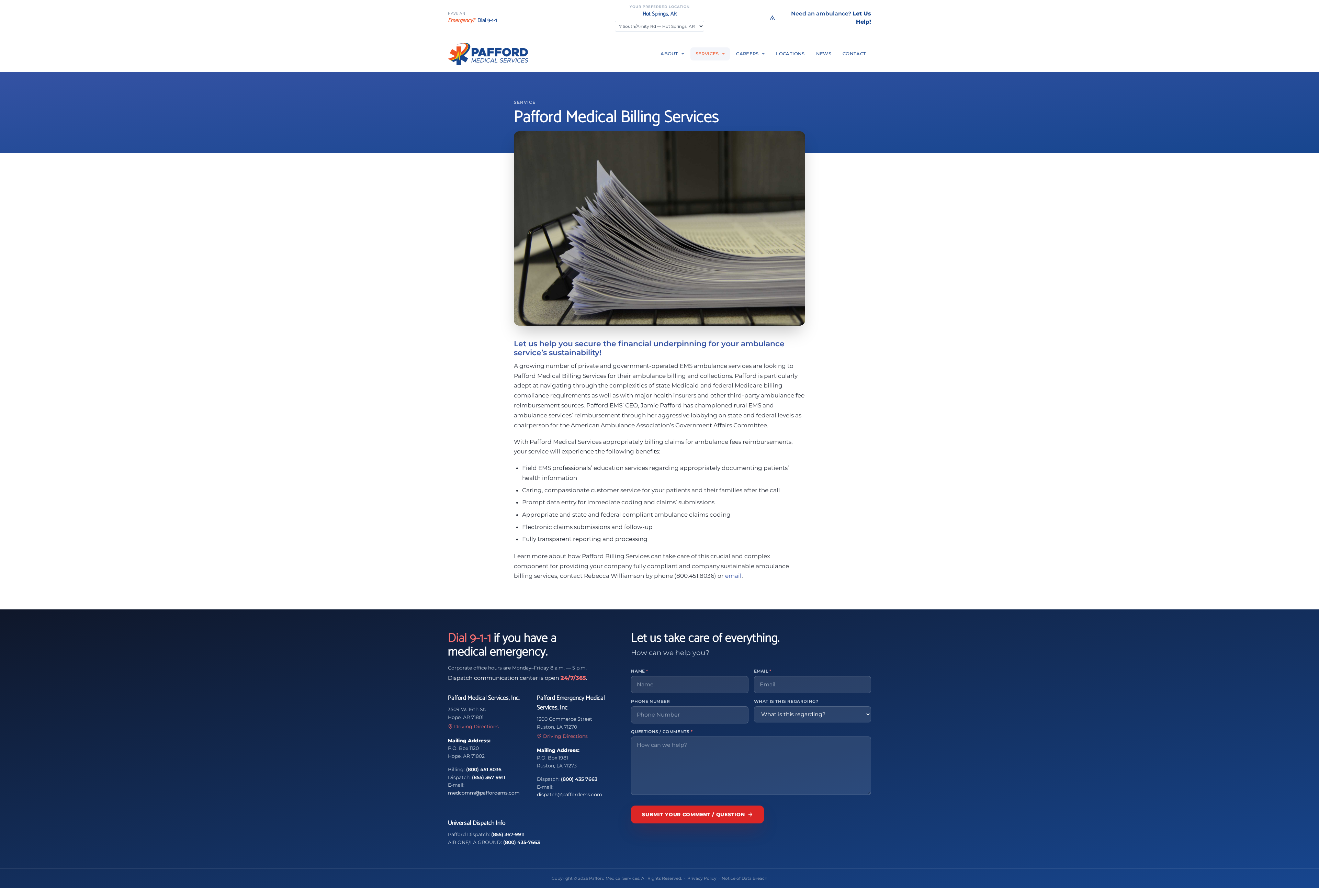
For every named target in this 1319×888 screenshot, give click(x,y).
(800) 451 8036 (483, 769)
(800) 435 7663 (579, 779)
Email (762, 671)
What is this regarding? (786, 701)
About (669, 53)
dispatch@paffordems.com (569, 794)
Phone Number (650, 701)
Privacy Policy (702, 878)
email (733, 575)
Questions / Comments (661, 731)
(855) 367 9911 (488, 777)
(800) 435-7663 (521, 842)
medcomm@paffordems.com (484, 793)
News (824, 53)
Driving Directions (476, 726)
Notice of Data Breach (744, 878)
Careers (747, 53)
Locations (790, 53)
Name (639, 671)
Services (707, 53)
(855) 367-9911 (508, 834)
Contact (854, 53)
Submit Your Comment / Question (693, 814)
